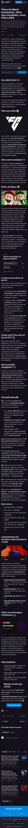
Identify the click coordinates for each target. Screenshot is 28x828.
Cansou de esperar (10, 665)
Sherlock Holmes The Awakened (14, 580)
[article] (14, 761)
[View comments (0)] (8, 35)
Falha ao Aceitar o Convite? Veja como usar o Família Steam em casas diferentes (10, 758)
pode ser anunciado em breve (10, 246)
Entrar (24, 2)
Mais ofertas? (8, 677)
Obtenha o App (20, 823)
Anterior (6, 721)
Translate (5, 6)
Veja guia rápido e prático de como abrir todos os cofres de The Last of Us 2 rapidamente (9, 777)
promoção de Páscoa (17, 403)
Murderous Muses (10, 589)
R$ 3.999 (20, 507)
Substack (8, 826)
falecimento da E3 (7, 88)
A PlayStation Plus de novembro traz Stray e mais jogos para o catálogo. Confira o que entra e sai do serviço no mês (9, 792)
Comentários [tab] (5, 732)
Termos (20, 819)
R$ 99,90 (8, 515)
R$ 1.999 (17, 510)
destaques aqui (9, 426)
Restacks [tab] (12, 732)
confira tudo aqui (17, 476)
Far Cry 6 (12, 471)
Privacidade (15, 819)
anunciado (18, 293)
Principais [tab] (4, 751)
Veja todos (5, 801)
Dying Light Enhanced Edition (12, 439)
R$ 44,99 (21, 524)
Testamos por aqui (7, 496)
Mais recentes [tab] (12, 751)
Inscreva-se (19, 2)
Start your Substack (10, 823)
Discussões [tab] (20, 751)
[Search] (25, 751)
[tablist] (8, 732)
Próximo (22, 721)
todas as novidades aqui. (14, 486)
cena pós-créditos (8, 235)
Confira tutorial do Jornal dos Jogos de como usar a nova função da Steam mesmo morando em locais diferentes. (9, 762)
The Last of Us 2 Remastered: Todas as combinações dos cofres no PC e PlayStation (10, 773)
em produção (11, 318)
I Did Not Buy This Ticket (12, 596)
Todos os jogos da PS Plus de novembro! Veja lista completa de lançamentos (9, 788)
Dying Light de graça (10, 672)
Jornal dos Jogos (12, 765)
